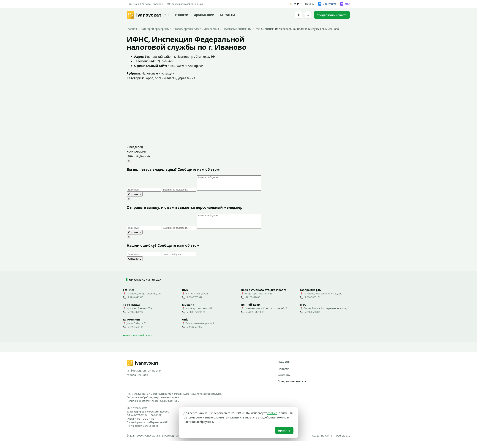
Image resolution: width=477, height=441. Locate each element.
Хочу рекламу (136, 151)
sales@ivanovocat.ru (146, 425)
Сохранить (134, 194)
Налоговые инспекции (237, 29)
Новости (181, 15)
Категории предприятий (156, 29)
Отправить (134, 258)
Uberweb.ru (343, 435)
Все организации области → (137, 335)
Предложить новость (292, 381)
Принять (284, 430)
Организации (204, 15)
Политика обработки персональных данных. (153, 400)
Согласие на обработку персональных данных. (154, 397)
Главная (132, 29)
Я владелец (135, 147)
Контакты (227, 15)
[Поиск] (308, 15)
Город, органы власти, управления (197, 29)
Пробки (309, 4)
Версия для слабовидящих (187, 4)
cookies (272, 413)
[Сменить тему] (298, 15)
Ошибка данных (138, 156)
